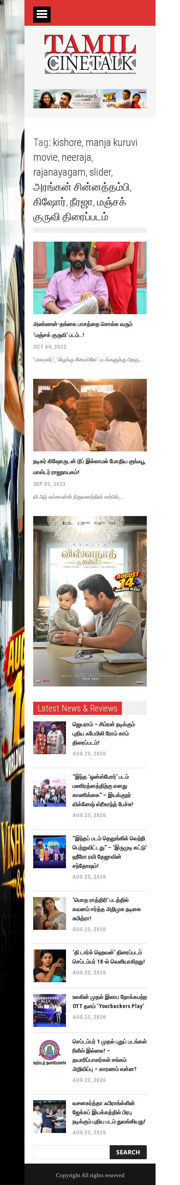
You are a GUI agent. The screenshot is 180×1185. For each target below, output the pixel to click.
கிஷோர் (49, 202)
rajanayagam (59, 172)
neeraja (76, 157)
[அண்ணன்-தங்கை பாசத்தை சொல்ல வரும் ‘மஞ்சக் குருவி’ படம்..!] (90, 278)
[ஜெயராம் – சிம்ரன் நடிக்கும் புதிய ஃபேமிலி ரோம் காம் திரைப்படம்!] (49, 737)
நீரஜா (81, 202)
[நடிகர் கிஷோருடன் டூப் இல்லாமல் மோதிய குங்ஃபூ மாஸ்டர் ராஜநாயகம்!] (90, 415)
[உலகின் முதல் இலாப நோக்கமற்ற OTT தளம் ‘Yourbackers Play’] (49, 1010)
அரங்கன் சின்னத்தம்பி (81, 187)
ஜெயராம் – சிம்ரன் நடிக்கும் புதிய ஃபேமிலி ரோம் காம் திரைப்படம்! (104, 733)
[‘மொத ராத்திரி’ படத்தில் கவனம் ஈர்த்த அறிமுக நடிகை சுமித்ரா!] (49, 913)
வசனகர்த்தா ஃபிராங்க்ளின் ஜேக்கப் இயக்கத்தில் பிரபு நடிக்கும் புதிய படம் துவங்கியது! (109, 1112)
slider (100, 172)
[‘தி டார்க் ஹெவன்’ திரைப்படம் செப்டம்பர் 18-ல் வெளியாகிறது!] (49, 965)
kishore (67, 142)
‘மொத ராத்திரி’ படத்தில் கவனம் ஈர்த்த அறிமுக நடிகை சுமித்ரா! (107, 909)
